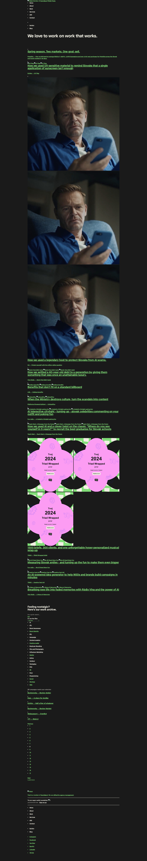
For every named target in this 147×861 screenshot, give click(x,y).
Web (31, 685)
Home (31, 3)
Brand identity (34, 631)
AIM (31, 15)
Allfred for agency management (63, 795)
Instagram (33, 837)
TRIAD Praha (51, 1)
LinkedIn (32, 850)
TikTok (32, 853)
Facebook (33, 840)
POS (31, 667)
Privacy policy (32, 855)
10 (30, 752)
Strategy (32, 682)
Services (32, 12)
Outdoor (32, 661)
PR (30, 670)
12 (30, 758)
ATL (31, 625)
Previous (30, 724)
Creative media (34, 643)
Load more (31, 780)
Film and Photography (37, 649)
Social (31, 679)
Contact (32, 18)
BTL (31, 634)
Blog (31, 28)
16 (30, 770)
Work (31, 9)
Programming (34, 676)
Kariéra (32, 25)
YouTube (32, 843)
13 (30, 761)
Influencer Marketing (36, 652)
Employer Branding (36, 646)
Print (31, 673)
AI (30, 622)
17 (30, 773)
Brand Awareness (35, 628)
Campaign (33, 637)
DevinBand (43, 1)
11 (30, 755)
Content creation (35, 640)
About (31, 6)
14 (30, 764)
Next (29, 778)
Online (32, 658)
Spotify (32, 846)
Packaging (33, 664)
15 (30, 767)
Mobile (32, 655)
